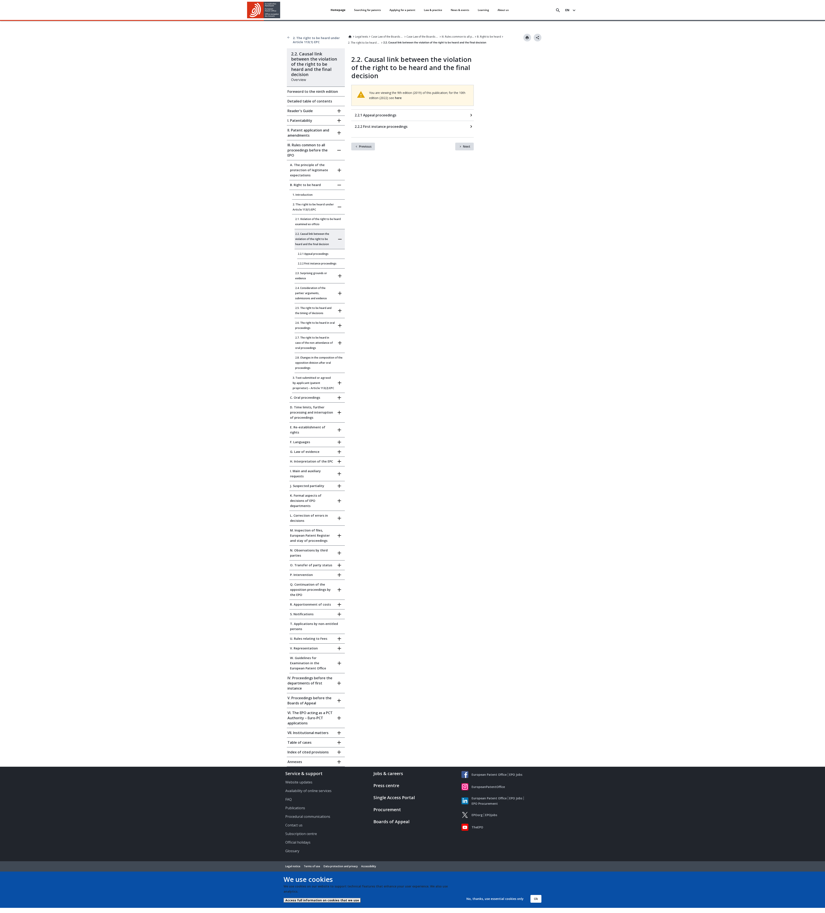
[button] (281, 10)
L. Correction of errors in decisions (309, 518)
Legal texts (361, 36)
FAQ (288, 799)
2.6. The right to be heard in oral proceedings (315, 325)
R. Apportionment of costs (310, 604)
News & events (460, 10)
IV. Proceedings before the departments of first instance (309, 683)
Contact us (293, 825)
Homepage (338, 10)
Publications (295, 808)
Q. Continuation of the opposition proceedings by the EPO (310, 589)
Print (527, 37)
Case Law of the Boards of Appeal (387, 36)
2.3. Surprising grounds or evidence (311, 275)
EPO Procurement (485, 804)
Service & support (303, 773)
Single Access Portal (394, 797)
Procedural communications (307, 816)
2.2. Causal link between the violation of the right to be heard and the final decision (312, 239)
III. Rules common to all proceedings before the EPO (458, 36)
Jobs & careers (388, 773)
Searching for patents (367, 10)
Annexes (294, 761)
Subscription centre (301, 833)
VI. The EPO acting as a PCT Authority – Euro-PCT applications (310, 717)
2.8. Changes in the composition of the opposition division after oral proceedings (318, 363)
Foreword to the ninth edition (312, 91)
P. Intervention (301, 575)
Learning (483, 10)
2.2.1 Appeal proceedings (313, 254)
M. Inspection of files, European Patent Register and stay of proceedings (310, 535)
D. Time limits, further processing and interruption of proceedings (311, 412)
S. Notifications (301, 614)
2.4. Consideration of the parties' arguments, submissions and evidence (311, 293)
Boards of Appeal (391, 821)
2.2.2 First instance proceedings (317, 263)
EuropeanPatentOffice (488, 787)
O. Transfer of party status (311, 565)
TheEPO (477, 827)
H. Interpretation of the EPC (311, 461)
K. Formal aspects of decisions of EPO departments (305, 500)
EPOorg (477, 815)
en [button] (567, 10)
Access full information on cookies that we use (322, 900)
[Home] (263, 10)
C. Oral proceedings (305, 397)
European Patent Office (489, 775)
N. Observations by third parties (309, 552)
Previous (365, 146)
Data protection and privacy (341, 866)
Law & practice (433, 10)
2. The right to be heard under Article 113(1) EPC (316, 40)
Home (350, 36)
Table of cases (299, 742)
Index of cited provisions (308, 752)
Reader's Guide (300, 110)
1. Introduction (303, 195)
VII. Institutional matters (307, 732)
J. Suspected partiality (307, 486)
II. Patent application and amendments (308, 133)
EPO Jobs (515, 775)
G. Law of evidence (304, 452)
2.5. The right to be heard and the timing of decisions (313, 310)
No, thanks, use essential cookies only (495, 899)
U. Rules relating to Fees (308, 639)
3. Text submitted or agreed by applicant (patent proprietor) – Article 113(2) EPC (313, 383)
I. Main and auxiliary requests (305, 473)
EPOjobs (491, 815)
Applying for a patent (402, 10)
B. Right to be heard (489, 36)
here (398, 98)
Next (466, 146)
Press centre (386, 785)
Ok (536, 899)
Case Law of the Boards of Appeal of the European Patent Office (422, 36)
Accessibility (368, 866)
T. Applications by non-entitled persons (314, 626)
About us (503, 10)
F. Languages (300, 442)
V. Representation (304, 648)
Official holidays (297, 842)
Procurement (387, 809)
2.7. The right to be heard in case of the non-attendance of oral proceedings (314, 343)
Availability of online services (308, 790)
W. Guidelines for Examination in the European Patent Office (308, 663)
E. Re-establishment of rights (307, 429)
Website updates (298, 782)
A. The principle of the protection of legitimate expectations (309, 170)
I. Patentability (299, 120)
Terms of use (312, 866)
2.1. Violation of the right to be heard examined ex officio (318, 221)
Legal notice (292, 866)
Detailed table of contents (309, 101)
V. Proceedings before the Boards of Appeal (309, 700)
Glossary (292, 851)
